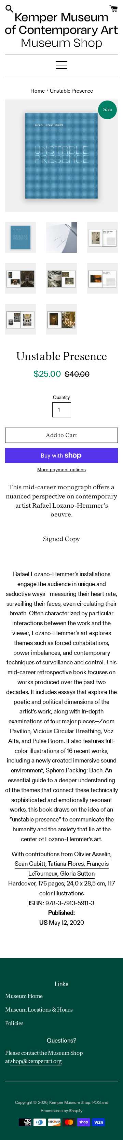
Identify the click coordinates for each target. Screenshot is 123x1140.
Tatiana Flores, (67, 863)
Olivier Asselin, (93, 854)
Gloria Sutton (77, 873)
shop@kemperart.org (36, 1061)
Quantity (61, 397)
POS (96, 1102)
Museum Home (23, 996)
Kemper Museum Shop (69, 1102)
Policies (14, 1024)
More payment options (61, 469)
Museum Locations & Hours (38, 1010)
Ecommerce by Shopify (61, 1110)
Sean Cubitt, (31, 863)
